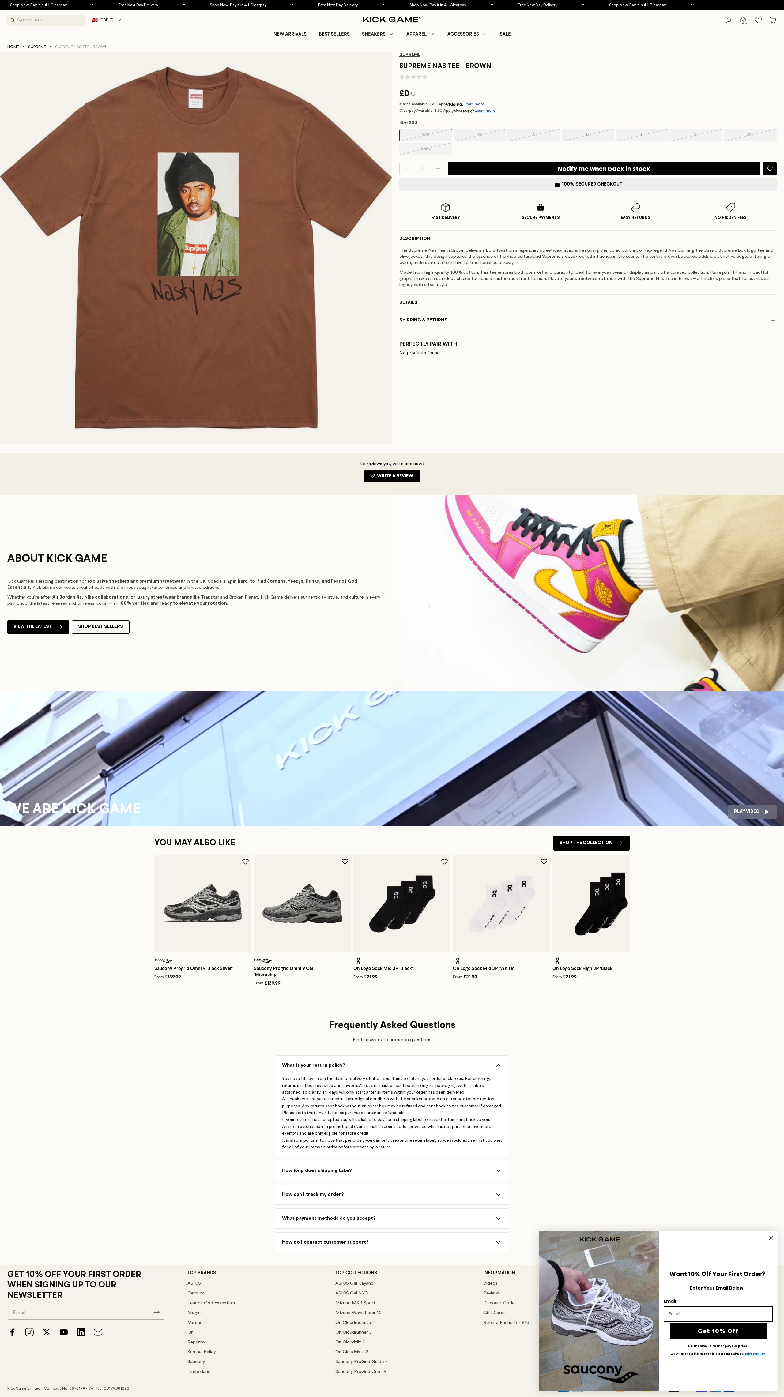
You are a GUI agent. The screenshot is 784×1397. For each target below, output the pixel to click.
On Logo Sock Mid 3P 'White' (483, 968)
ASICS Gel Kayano (354, 1283)
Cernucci (196, 1293)
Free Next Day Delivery (55, 5)
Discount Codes (500, 1303)
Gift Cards (494, 1313)
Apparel (416, 34)
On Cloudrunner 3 (353, 1332)
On (190, 1332)
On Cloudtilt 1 (349, 1342)
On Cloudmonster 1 (355, 1322)
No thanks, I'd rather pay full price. (718, 1346)
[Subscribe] (156, 1312)
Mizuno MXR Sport (355, 1303)
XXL (758, 137)
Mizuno (195, 1322)
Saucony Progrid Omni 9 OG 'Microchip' (283, 971)
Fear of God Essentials (211, 1303)
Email (670, 1301)
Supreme (37, 47)
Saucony (196, 1362)
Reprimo (196, 1342)
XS (488, 137)
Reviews (491, 1293)
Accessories (463, 34)
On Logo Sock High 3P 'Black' (582, 968)
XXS (434, 137)
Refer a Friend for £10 (506, 1322)
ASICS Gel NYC (351, 1293)
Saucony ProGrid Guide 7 (361, 1362)
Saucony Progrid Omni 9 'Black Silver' (193, 968)
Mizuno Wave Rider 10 (358, 1313)
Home (13, 47)
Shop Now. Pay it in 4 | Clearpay (155, 5)
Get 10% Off (718, 1331)
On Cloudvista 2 (351, 1352)
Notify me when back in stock (604, 168)
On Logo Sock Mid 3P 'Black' (383, 968)
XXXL (433, 151)
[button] (378, 34)
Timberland (199, 1371)
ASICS (194, 1283)
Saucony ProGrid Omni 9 (360, 1371)
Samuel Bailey (201, 1352)
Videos (490, 1283)
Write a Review (398, 478)
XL (705, 137)
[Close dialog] (770, 1238)
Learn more (474, 104)
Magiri (194, 1313)
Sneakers (374, 34)
